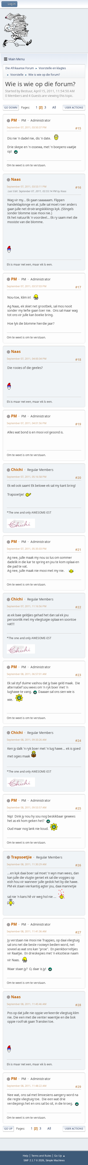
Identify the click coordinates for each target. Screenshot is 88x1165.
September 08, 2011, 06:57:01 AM (26, 674)
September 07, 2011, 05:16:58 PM (26, 476)
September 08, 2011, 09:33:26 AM (26, 739)
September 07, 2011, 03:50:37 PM (26, 127)
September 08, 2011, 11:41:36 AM (26, 931)
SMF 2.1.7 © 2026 (33, 1160)
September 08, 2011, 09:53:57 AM (26, 807)
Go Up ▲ (59, 1155)
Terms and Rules (41, 1155)
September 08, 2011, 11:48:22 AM (26, 1085)
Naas (16, 179)
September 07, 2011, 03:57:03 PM (26, 286)
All (54, 107)
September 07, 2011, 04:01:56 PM (26, 423)
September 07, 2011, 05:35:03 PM (26, 548)
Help (25, 1155)
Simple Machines (55, 1160)
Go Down (10, 107)
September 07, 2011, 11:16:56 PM (26, 606)
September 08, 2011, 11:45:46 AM (26, 1004)
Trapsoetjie (21, 857)
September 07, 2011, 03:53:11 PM (26, 186)
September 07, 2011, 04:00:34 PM (26, 358)
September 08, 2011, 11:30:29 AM (26, 864)
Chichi (17, 469)
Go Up (8, 1128)
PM (14, 120)
